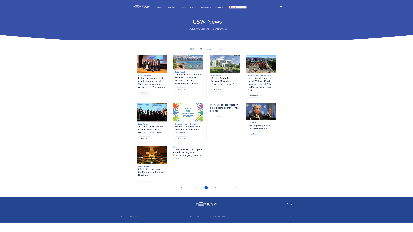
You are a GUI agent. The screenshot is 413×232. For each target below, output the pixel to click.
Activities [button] (171, 7)
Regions (220, 49)
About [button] (159, 7)
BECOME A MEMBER (217, 217)
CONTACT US (201, 217)
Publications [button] (204, 7)
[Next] (236, 187)
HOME (190, 217)
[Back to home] (142, 7)
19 (231, 188)
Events (192, 7)
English (233, 7)
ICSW (192, 49)
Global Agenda (205, 49)
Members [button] (219, 7)
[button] (281, 7)
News (184, 7)
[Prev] (176, 187)
